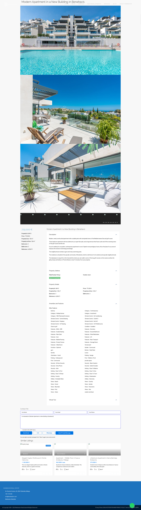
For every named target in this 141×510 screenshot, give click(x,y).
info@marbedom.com (11, 496)
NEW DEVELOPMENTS (94, 4)
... (40, 466)
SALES (73, 4)
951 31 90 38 (8, 494)
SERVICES (107, 4)
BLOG (115, 4)
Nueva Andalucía (61, 453)
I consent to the (28, 429)
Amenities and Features (56, 303)
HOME (66, 4)
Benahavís (25, 453)
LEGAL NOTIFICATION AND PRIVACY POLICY (114, 507)
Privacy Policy (98, 507)
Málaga (58, 275)
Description (52, 234)
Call (38, 433)
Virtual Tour (52, 400)
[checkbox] (21, 429)
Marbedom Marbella (10, 499)
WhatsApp (49, 433)
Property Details (54, 284)
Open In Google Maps (55, 278)
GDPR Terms (32, 429)
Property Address (54, 270)
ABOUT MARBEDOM (126, 4)
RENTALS (81, 4)
